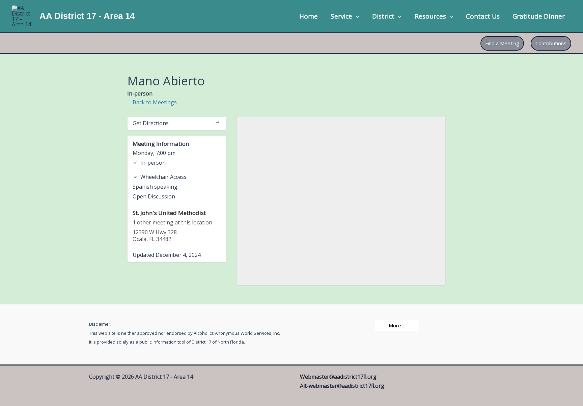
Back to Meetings (154, 102)
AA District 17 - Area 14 (87, 16)
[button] (355, 16)
